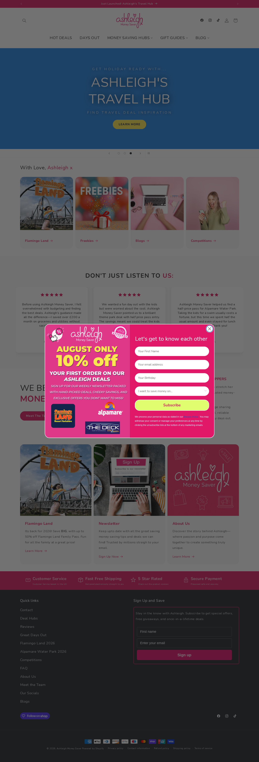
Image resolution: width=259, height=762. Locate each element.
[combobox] (171, 391)
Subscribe (172, 405)
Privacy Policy (191, 416)
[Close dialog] (209, 328)
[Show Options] (205, 391)
